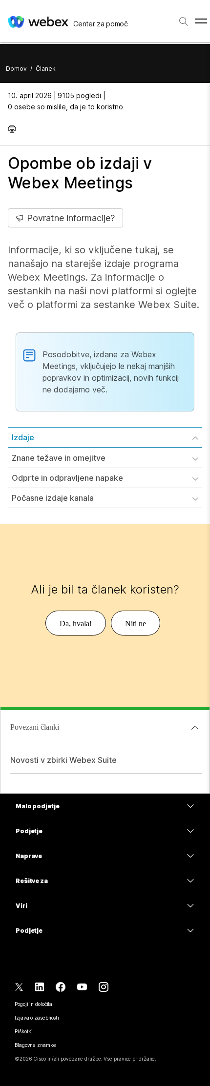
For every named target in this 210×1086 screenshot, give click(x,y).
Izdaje (23, 437)
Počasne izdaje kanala (53, 498)
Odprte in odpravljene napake (67, 478)
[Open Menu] (201, 21)
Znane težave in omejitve (58, 458)
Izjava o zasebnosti (37, 1018)
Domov (16, 68)
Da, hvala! (76, 623)
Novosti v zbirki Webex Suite (63, 760)
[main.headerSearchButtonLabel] (183, 19)
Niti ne (135, 623)
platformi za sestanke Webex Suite (116, 304)
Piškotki (24, 1031)
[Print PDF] (14, 128)
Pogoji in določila (33, 1004)
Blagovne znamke (35, 1045)
